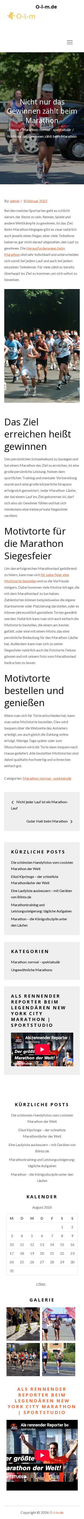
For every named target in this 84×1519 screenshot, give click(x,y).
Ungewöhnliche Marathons (31, 970)
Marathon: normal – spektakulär (35, 962)
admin (14, 201)
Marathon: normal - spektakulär (47, 778)
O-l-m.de (46, 6)
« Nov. (40, 1284)
